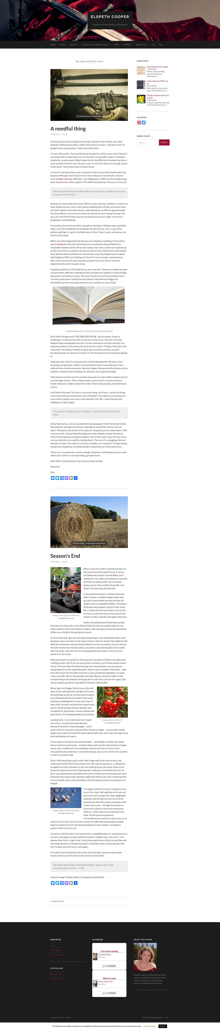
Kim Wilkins (102, 957)
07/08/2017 (55, 134)
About (63, 45)
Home (52, 45)
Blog (117, 45)
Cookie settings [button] (150, 1026)
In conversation (56, 955)
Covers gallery (56, 950)
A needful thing (68, 128)
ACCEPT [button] (163, 1026)
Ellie (65, 134)
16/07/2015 (55, 562)
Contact (128, 45)
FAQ (153, 45)
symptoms (61, 244)
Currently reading (109, 951)
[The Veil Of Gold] (95, 959)
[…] (156, 76)
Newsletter (141, 45)
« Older (57, 901)
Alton (115, 575)
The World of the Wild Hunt (95, 45)
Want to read (109, 978)
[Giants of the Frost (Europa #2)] (95, 987)
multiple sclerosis (64, 179)
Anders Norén (157, 1018)
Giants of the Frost (105, 981)
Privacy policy (55, 974)
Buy (161, 45)
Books (73, 45)
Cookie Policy (55, 979)
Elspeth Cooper (110, 17)
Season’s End (65, 556)
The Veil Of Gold (104, 954)
